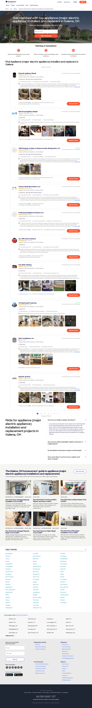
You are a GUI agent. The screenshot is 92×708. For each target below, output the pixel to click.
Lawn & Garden (20, 5)
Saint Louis (36, 577)
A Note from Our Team (67, 656)
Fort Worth (63, 579)
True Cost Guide (66, 646)
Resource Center (66, 649)
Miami (7, 595)
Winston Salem (37, 597)
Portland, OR (31, 629)
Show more (77, 86)
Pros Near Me (65, 653)
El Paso (62, 577)
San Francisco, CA (33, 632)
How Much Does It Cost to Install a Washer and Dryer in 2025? (44, 500)
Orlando (7, 597)
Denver (7, 582)
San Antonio (63, 584)
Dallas (62, 574)
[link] (46, 75)
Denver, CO (12, 622)
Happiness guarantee (67, 677)
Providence (63, 564)
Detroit (35, 564)
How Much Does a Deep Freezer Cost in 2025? (73, 500)
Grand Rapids (37, 566)
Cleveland (36, 602)
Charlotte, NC (32, 619)
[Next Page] (58, 413)
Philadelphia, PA (13, 629)
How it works (65, 664)
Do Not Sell (47, 697)
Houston (62, 582)
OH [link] (11, 9)
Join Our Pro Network (40, 666)
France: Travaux (27, 692)
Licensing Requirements (68, 658)
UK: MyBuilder (65, 692)
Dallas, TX (68, 619)
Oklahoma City (37, 608)
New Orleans (36, 556)
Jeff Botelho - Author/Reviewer (14, 497)
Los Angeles (9, 566)
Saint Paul (36, 571)
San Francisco (9, 577)
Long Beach (8, 564)
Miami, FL (68, 622)
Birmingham (9, 553)
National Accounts (40, 673)
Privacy (37, 697)
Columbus (36, 605)
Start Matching (46, 36)
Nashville (62, 569)
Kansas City (36, 574)
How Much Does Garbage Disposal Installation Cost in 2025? (17, 500)
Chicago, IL (50, 619)
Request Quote (73, 103)
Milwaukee (63, 602)
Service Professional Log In (42, 664)
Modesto (8, 569)
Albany (35, 582)
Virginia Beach (64, 595)
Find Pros (37, 644)
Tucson (7, 559)
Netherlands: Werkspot (56, 692)
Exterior (13, 5)
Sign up (15, 659)
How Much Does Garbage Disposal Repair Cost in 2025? (17, 532)
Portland (62, 553)
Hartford (7, 584)
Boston (35, 561)
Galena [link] (15, 9)
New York (35, 584)
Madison (62, 600)
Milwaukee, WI (13, 626)
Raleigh (35, 595)
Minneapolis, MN (32, 626)
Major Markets (11, 549)
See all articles (80, 471)
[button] (24, 94)
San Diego (8, 574)
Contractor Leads (39, 671)
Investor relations (66, 673)
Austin (62, 571)
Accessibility (53, 697)
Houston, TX (31, 622)
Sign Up (83, 2)
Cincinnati (36, 600)
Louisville (35, 553)
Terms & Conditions (54, 699)
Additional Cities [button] (9, 635)
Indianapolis (8, 608)
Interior (7, 5)
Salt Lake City (64, 587)
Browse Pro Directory (40, 646)
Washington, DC (70, 632)
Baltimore (36, 559)
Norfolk (62, 589)
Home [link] (6, 9)
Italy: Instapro (46, 692)
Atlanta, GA (12, 619)
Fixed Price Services (40, 649)
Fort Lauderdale (10, 589)
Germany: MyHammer (37, 692)
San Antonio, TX (70, 629)
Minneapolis (36, 569)
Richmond (63, 592)
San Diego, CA (13, 632)
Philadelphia (63, 559)
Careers (64, 668)
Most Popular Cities (10, 615)
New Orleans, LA (52, 626)
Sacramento (9, 571)
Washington (8, 587)
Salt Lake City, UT (52, 629)
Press (63, 671)
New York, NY (70, 626)
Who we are (65, 666)
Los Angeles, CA (51, 622)
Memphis (63, 566)
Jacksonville (9, 592)
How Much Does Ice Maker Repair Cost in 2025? (44, 532)
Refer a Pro (65, 651)
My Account (65, 644)
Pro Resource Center (40, 668)
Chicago (7, 605)
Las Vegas (36, 579)
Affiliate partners (66, 680)
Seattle (62, 597)
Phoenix (7, 556)
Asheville (35, 587)
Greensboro (36, 592)
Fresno (7, 561)
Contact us (65, 675)
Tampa (7, 600)
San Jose (8, 579)
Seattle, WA (50, 632)
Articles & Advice (34, 5)
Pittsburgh (63, 561)
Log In (75, 2)
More (27, 5)
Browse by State (22, 615)
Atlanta (7, 602)
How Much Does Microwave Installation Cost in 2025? (70, 531)
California (42, 697)
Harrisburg (63, 556)
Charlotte (36, 589)
